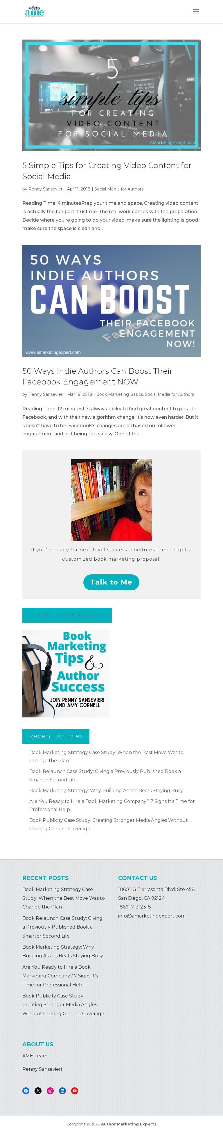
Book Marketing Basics (119, 394)
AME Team (34, 1056)
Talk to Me (111, 582)
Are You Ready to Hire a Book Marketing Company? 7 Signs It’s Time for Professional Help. (60, 976)
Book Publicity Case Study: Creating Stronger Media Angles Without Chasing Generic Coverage (63, 1004)
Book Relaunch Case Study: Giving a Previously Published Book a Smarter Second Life (62, 927)
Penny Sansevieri (45, 189)
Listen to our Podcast (67, 615)
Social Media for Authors (118, 189)
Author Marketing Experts (129, 1124)
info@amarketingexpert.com (152, 916)
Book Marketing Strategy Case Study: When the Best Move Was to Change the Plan (63, 898)
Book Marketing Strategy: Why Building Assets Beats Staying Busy (106, 790)
